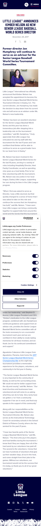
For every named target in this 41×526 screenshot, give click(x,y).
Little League (28, 517)
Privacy (32, 509)
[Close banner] (37, 218)
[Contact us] (32, 503)
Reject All (20, 306)
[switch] (35, 262)
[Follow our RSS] (18, 503)
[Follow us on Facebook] (9, 503)
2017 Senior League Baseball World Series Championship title (20, 358)
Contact (17, 509)
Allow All (20, 292)
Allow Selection (20, 299)
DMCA (25, 509)
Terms (15, 512)
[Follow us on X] (23, 503)
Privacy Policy (11, 248)
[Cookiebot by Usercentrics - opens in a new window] (24, 218)
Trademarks (23, 512)
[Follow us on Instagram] (13, 503)
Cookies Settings (27, 285)
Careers (9, 509)
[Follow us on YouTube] (28, 503)
